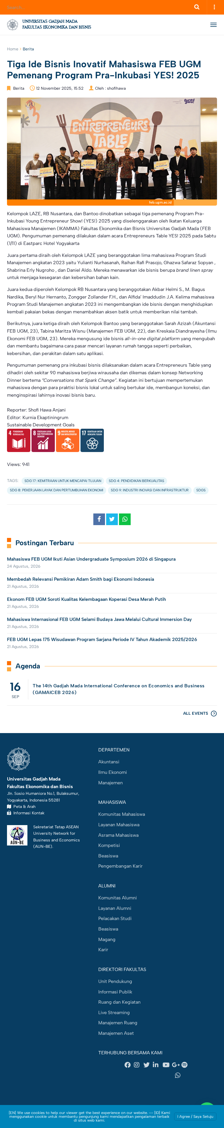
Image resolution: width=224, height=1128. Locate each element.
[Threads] (135, 1075)
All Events (195, 713)
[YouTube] (167, 1065)
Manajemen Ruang (117, 1022)
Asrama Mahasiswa (118, 835)
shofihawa (116, 88)
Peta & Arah (23, 806)
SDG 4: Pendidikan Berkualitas (136, 481)
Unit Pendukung (115, 981)
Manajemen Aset (116, 1033)
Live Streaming (114, 1012)
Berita (28, 49)
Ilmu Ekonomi (112, 772)
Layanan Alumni (114, 908)
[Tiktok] (157, 1075)
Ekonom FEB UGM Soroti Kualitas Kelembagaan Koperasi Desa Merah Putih (87, 599)
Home (12, 49)
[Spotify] (186, 1065)
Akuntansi (108, 762)
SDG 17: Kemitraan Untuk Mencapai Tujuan (62, 481)
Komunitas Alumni (117, 898)
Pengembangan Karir (120, 866)
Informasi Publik (115, 992)
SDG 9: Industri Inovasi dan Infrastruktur (150, 490)
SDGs (201, 490)
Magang (107, 939)
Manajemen (110, 782)
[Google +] (176, 1065)
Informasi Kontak (27, 813)
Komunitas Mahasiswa (121, 814)
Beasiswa (108, 856)
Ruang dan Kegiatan (119, 1002)
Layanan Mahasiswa (118, 824)
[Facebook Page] (129, 1065)
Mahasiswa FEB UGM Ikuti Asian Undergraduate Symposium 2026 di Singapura (91, 559)
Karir (103, 949)
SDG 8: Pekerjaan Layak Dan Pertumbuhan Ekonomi (56, 490)
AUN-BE (42, 846)
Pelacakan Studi (115, 918)
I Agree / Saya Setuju (195, 1116)
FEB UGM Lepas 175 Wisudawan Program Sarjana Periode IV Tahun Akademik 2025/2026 (102, 639)
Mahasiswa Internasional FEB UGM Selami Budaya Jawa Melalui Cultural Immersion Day (99, 619)
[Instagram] (138, 1065)
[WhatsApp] (179, 1075)
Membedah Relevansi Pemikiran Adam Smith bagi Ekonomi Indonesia (80, 579)
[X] (148, 1065)
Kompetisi (109, 845)
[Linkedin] (157, 1065)
